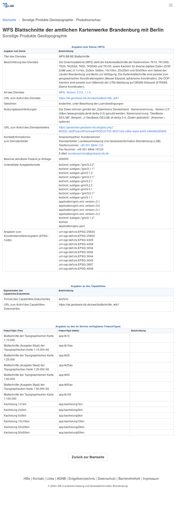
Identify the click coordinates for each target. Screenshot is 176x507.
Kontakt (38, 478)
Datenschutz (107, 478)
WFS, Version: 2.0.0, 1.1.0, (75, 92)
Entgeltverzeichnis (82, 478)
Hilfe (27, 478)
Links (50, 478)
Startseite (9, 19)
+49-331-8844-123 (91, 145)
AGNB (61, 478)
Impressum (151, 478)
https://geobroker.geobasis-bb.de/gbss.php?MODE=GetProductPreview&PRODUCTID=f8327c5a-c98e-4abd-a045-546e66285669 (112, 129)
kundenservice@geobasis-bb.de (88, 153)
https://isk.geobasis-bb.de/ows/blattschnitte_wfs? (89, 98)
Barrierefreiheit (129, 478)
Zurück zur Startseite (88, 457)
